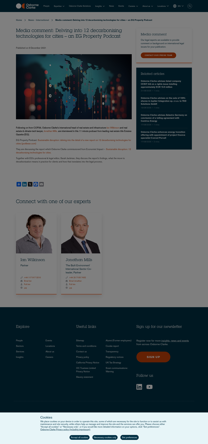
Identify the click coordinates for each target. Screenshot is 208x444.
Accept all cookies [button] (79, 437)
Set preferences (129, 437)
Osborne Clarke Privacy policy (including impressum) (65, 429)
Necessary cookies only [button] (105, 437)
